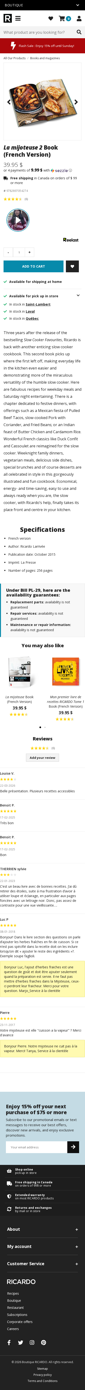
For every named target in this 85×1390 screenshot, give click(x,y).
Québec (32, 318)
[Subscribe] (73, 1147)
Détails (42, 1171)
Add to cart (33, 266)
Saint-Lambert (38, 304)
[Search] (79, 32)
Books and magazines (45, 58)
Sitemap (42, 1369)
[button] (42, 170)
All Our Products (15, 58)
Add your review (42, 758)
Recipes (13, 1293)
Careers (13, 1329)
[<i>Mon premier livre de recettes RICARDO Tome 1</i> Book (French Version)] (65, 671)
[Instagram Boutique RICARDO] (32, 1342)
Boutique (14, 1300)
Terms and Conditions (42, 1381)
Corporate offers (20, 1321)
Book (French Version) (19, 699)
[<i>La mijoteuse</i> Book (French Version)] (19, 671)
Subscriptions (17, 1314)
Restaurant (15, 1307)
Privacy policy (43, 1375)
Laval (30, 311)
